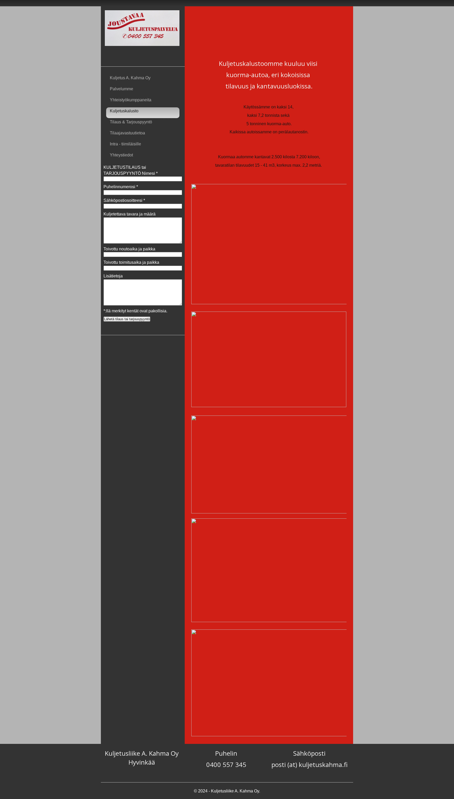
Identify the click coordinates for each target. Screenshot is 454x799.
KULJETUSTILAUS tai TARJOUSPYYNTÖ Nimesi (131, 170)
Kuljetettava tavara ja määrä (130, 214)
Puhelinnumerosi (121, 187)
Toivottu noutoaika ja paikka (129, 249)
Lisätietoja (113, 276)
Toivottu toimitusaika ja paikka (131, 262)
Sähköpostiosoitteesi (124, 200)
